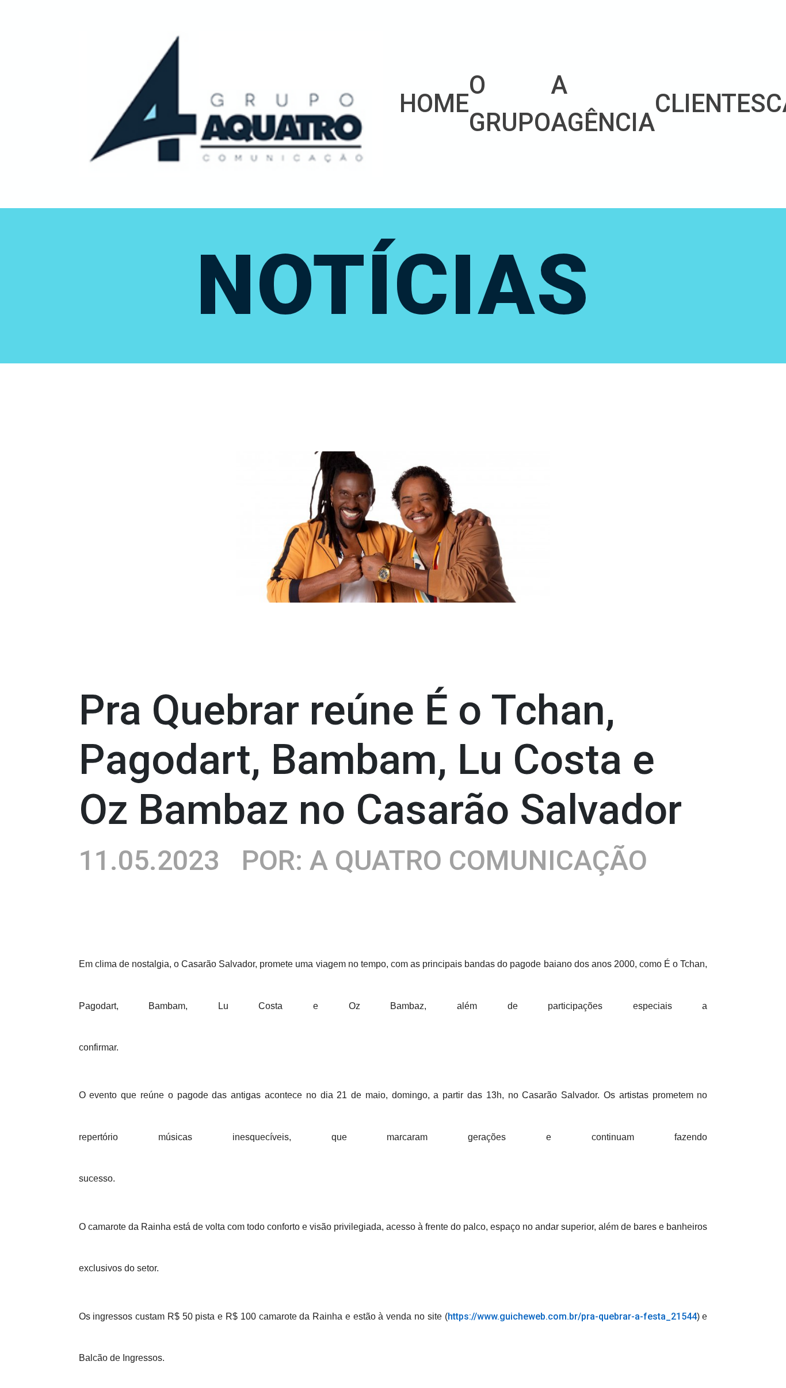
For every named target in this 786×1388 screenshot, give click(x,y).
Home (434, 103)
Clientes (710, 103)
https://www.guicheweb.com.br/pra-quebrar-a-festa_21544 (572, 1316)
